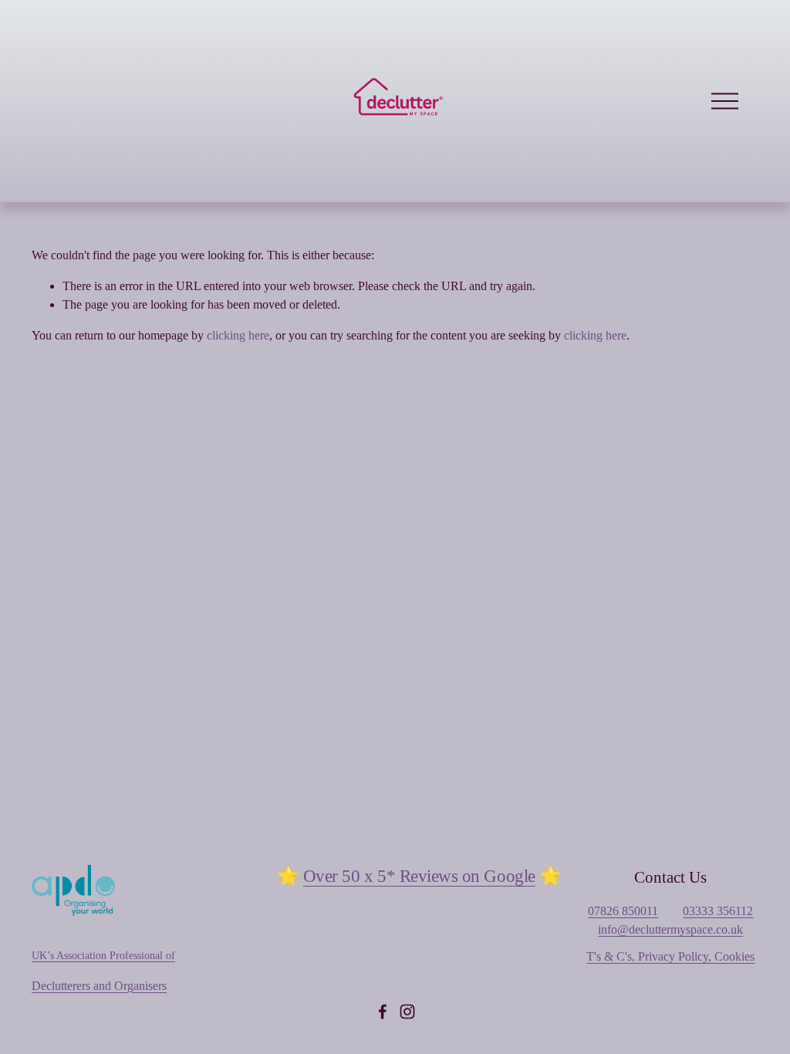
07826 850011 (623, 910)
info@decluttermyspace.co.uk (670, 929)
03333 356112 (718, 910)
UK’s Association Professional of (103, 955)
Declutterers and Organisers (99, 985)
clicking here (238, 335)
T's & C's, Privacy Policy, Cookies (670, 956)
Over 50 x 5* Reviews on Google (419, 876)
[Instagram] (407, 1011)
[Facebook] (382, 1011)
